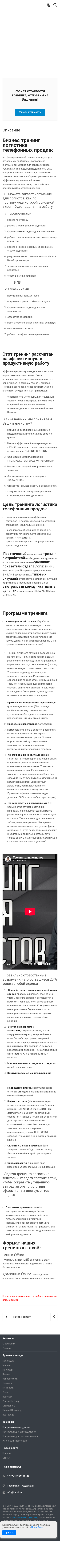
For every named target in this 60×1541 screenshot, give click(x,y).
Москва (7, 1365)
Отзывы (7, 1348)
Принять (9, 1532)
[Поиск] (55, 5)
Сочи (5, 1392)
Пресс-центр (10, 1448)
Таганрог (7, 1383)
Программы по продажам (16, 1427)
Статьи (6, 1457)
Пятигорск (8, 1387)
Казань (6, 1374)
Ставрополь (9, 1405)
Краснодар (8, 1360)
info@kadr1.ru (14, 1492)
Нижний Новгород (12, 1410)
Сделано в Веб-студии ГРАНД (24, 1517)
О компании (9, 1343)
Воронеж (7, 1396)
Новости (7, 1453)
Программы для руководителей (19, 1431)
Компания (8, 1338)
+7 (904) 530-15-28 (18, 1475)
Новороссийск (10, 1378)
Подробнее (37, 1527)
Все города (8, 1414)
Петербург (8, 1369)
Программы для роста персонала (20, 1436)
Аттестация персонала (15, 1440)
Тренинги (8, 1421)
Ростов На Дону (11, 1401)
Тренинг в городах (14, 1355)
